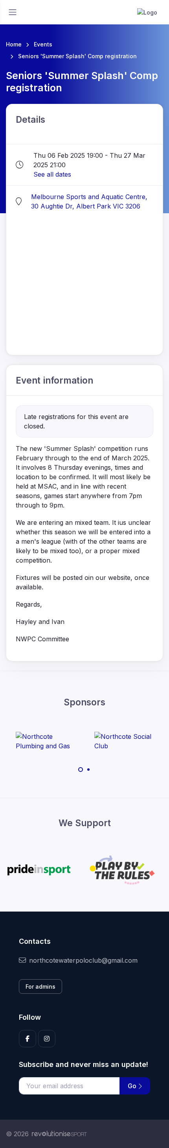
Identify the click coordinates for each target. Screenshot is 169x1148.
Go (133, 1086)
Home (14, 44)
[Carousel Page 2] (88, 769)
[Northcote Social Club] (123, 741)
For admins (40, 986)
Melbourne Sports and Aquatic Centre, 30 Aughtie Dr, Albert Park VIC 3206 (89, 201)
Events (43, 44)
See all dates (52, 174)
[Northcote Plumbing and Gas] (45, 741)
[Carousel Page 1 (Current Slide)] (80, 769)
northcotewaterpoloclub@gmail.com (83, 960)
